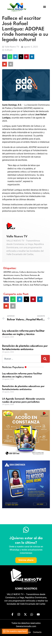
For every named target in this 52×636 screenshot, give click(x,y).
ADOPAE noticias (10, 272)
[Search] (45, 359)
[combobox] (21, 359)
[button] (44, 7)
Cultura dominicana (28, 272)
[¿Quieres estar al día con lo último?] (26, 529)
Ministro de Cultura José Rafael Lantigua (30, 285)
